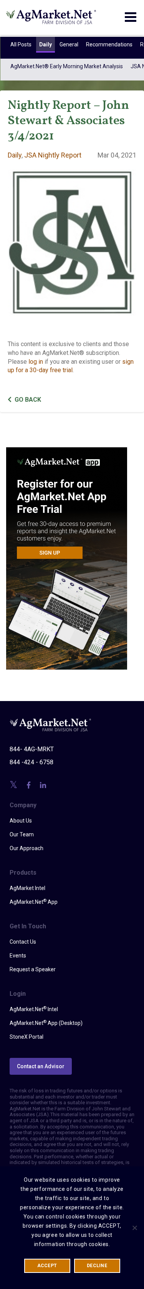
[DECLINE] (134, 1228)
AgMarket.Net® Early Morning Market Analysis (66, 66)
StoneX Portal (26, 1037)
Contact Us (23, 942)
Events (18, 955)
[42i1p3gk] (66, 553)
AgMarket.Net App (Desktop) (46, 1022)
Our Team (22, 834)
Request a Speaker (33, 969)
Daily (45, 44)
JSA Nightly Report (52, 155)
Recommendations (109, 44)
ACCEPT (47, 1265)
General (68, 44)
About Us (21, 821)
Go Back (28, 399)
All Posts (20, 44)
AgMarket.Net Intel (34, 1008)
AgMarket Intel (27, 888)
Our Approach (26, 848)
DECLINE (97, 1265)
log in (35, 361)
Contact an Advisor (41, 1066)
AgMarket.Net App (34, 901)
